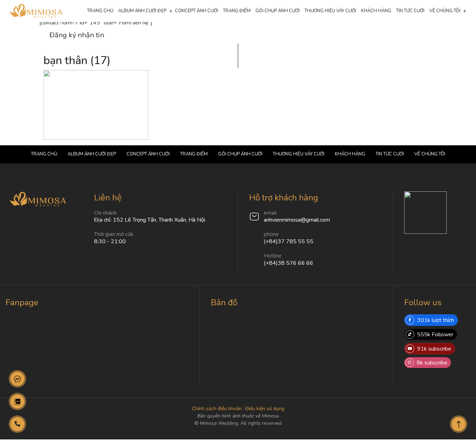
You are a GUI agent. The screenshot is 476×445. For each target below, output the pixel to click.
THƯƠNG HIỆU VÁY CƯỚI (330, 11)
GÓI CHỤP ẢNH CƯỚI (277, 11)
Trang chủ (100, 11)
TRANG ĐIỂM (237, 11)
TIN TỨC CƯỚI (410, 11)
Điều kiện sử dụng (264, 408)
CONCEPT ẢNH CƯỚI (196, 11)
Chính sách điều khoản (216, 408)
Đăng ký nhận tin (76, 35)
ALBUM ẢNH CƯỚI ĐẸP (142, 11)
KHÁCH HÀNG (376, 11)
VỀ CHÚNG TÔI (444, 11)
